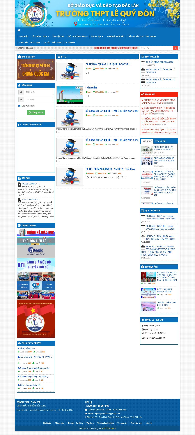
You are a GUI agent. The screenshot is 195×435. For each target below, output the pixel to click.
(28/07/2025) (161, 124)
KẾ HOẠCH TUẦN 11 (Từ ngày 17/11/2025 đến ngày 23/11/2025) (160, 237)
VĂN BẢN (26, 178)
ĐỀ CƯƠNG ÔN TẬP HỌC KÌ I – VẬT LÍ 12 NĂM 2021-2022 (112, 111)
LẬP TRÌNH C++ (27, 348)
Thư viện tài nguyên (31, 343)
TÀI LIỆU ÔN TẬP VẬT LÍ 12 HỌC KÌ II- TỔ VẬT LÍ (108, 64)
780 (29, 380)
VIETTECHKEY (109, 428)
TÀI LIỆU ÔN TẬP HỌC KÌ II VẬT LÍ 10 (35, 358)
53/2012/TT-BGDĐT (31, 199)
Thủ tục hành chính (105, 423)
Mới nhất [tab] (147, 141)
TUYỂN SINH (70, 43)
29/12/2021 (99, 92)
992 (119, 173)
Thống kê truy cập (154, 320)
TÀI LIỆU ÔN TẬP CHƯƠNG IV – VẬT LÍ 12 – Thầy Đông (110, 169)
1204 (153, 283)
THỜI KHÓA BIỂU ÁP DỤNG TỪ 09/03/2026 (160, 71)
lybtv (89, 69)
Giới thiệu (24, 37)
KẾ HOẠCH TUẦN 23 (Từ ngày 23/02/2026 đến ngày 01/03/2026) (160, 217)
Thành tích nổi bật (115, 37)
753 (29, 371)
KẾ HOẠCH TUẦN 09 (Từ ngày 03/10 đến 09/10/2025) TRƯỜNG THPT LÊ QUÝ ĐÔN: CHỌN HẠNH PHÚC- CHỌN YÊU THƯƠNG (158, 250)
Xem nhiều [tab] (160, 141)
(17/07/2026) (146, 198)
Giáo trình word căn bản (30, 385)
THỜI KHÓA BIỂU (152, 57)
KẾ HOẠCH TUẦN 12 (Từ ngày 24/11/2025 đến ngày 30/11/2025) (160, 227)
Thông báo (150, 95)
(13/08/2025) (159, 114)
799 (117, 69)
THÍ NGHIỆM (91, 88)
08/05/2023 (99, 69)
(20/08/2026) (159, 166)
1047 (30, 352)
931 (169, 308)
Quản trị (90, 173)
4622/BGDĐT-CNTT (31, 184)
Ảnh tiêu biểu (28, 57)
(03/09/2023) (159, 152)
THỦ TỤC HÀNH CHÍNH (77, 37)
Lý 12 (63, 57)
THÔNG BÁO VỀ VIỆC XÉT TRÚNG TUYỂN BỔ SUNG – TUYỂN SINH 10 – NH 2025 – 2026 (159, 122)
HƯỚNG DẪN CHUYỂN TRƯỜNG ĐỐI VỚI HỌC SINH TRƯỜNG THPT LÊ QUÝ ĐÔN (158, 111)
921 (29, 388)
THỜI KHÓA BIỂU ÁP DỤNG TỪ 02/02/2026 (160, 81)
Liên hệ (149, 423)
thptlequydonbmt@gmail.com (107, 413)
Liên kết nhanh (29, 226)
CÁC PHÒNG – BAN (39, 37)
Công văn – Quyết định (30, 43)
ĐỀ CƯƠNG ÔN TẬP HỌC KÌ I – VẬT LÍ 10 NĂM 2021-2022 (112, 140)
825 (117, 144)
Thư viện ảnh (58, 37)
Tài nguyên (122, 423)
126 (43, 352)
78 (42, 388)
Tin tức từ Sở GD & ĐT (32, 125)
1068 (169, 295)
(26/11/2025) (169, 103)
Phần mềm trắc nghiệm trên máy (34, 368)
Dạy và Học (96, 37)
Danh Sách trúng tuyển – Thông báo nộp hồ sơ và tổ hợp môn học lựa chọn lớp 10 (159, 132)
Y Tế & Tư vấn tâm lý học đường (142, 37)
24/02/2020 (102, 173)
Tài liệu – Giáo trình (53, 43)
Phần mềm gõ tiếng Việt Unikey (34, 376)
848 (117, 115)
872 (29, 363)
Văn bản (90, 423)
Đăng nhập (27, 86)
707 (117, 92)
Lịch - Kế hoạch (152, 211)
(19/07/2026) (146, 182)
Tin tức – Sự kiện (75, 423)
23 (42, 380)
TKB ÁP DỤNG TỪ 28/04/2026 (159, 62)
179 (42, 363)
